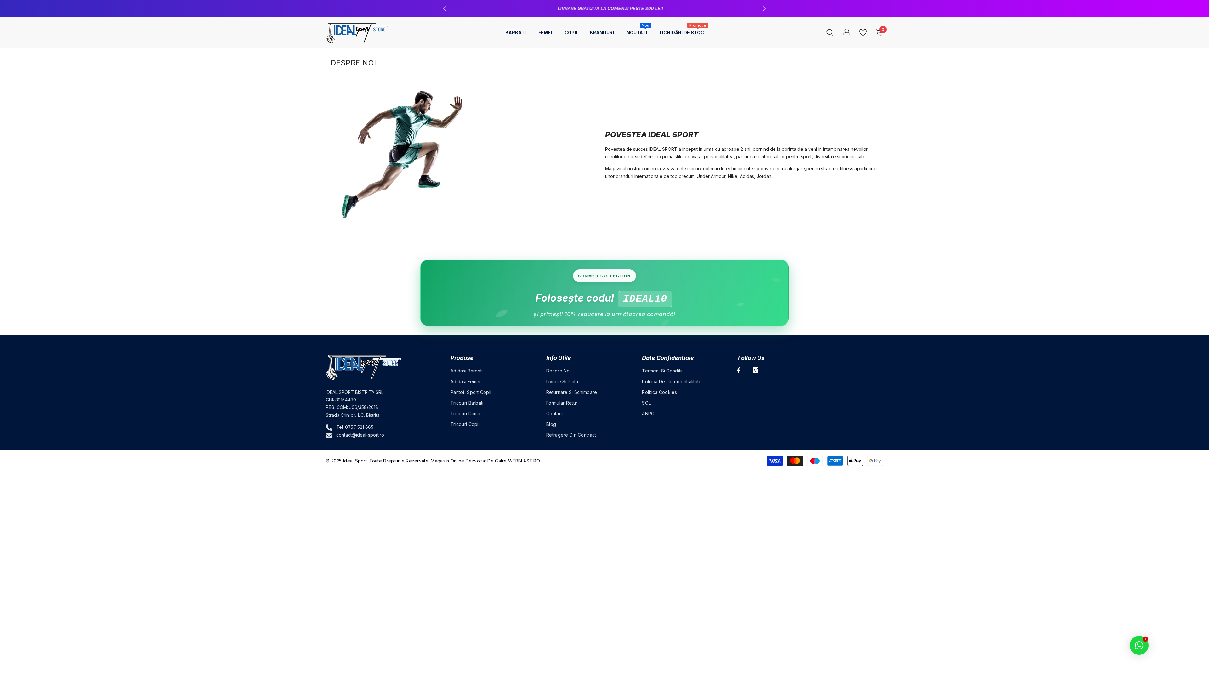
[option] (604, 8)
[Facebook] (738, 370)
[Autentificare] (846, 32)
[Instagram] (755, 370)
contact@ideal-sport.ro (360, 435)
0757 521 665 (359, 427)
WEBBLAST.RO (524, 460)
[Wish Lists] (863, 32)
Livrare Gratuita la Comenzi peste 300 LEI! (605, 8)
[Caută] (830, 32)
